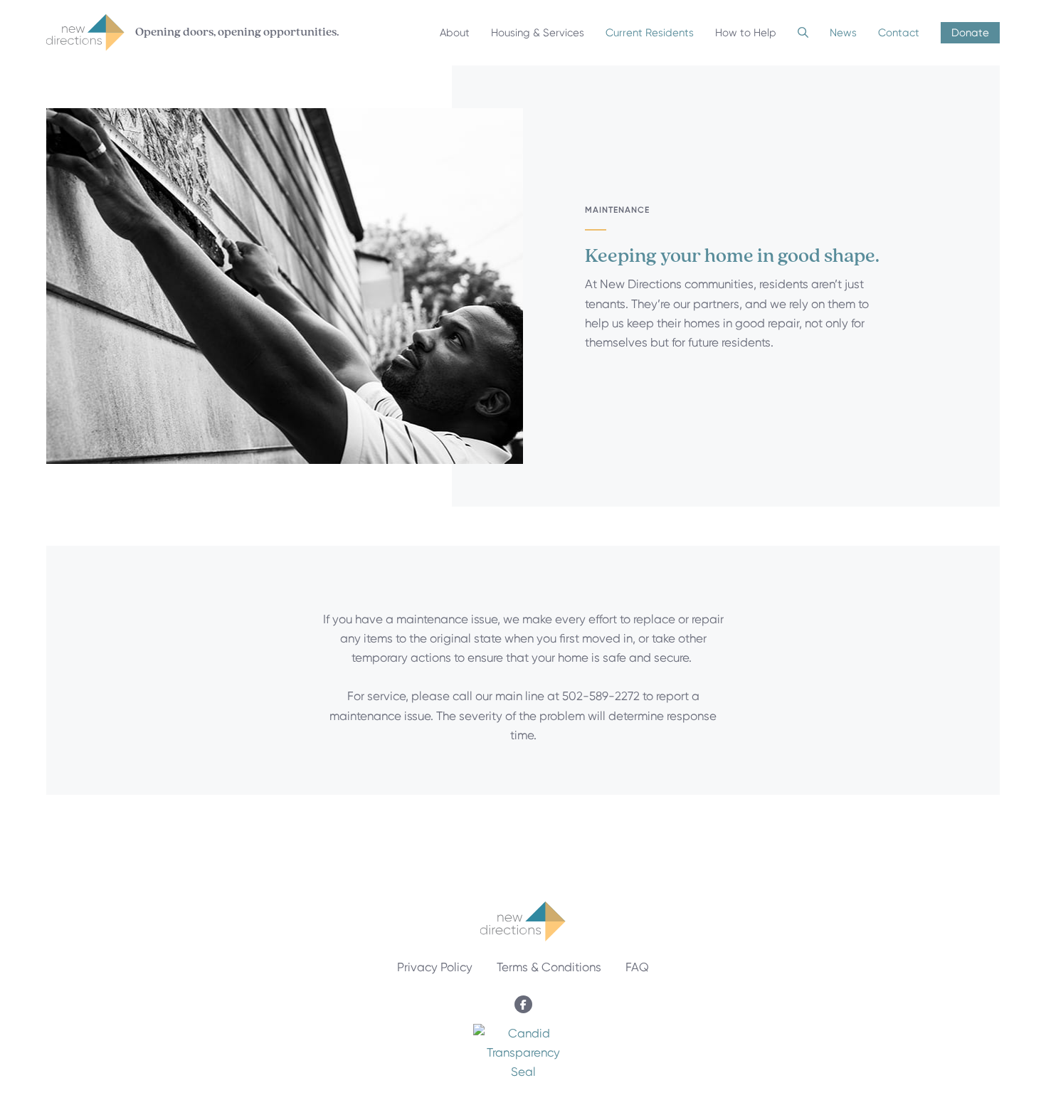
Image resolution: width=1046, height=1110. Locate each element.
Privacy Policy (434, 967)
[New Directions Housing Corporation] (523, 1071)
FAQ (637, 967)
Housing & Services (537, 32)
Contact (898, 32)
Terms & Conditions (549, 967)
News (843, 32)
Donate (970, 32)
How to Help (745, 32)
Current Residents (650, 32)
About (455, 32)
